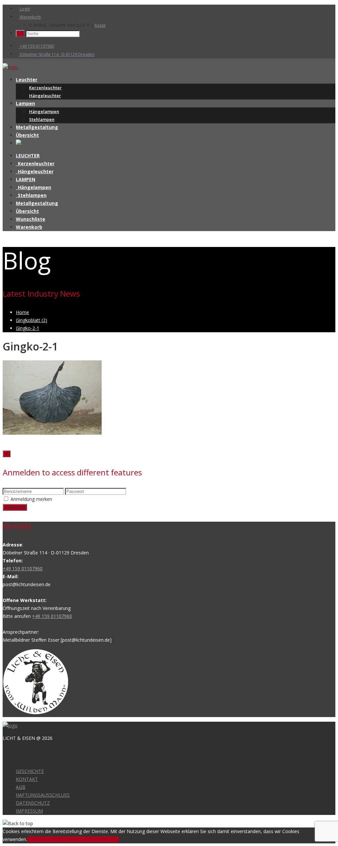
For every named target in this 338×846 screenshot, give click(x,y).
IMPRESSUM (29, 811)
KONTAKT (27, 779)
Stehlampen (41, 119)
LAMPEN (25, 179)
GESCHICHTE (30, 771)
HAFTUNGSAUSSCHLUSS (43, 795)
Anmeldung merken (31, 499)
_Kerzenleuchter (35, 163)
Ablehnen (62, 839)
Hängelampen (44, 111)
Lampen (25, 103)
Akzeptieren (39, 839)
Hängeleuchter (45, 96)
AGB (20, 787)
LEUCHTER (28, 155)
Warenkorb (30, 17)
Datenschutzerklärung (95, 839)
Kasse (100, 25)
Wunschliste (30, 219)
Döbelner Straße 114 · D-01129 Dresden (56, 54)
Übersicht (27, 135)
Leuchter (26, 79)
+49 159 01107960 (36, 46)
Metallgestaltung (37, 127)
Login (24, 9)
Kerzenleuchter (45, 88)
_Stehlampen (31, 195)
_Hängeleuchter (34, 171)
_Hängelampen (33, 187)
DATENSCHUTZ (33, 803)
